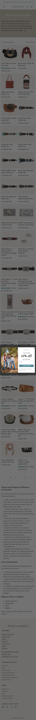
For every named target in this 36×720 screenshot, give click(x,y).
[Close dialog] (33, 348)
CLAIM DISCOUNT (26, 365)
